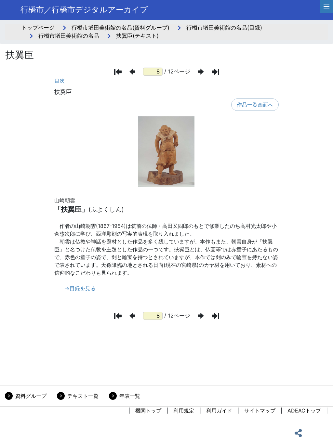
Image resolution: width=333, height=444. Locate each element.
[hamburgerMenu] (326, 6)
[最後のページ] (215, 72)
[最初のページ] (118, 72)
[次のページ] (201, 72)
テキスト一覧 (83, 396)
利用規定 (183, 410)
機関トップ (148, 410)
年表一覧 (129, 396)
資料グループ (31, 396)
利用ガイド (219, 410)
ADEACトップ (304, 410)
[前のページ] (132, 72)
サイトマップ (259, 410)
